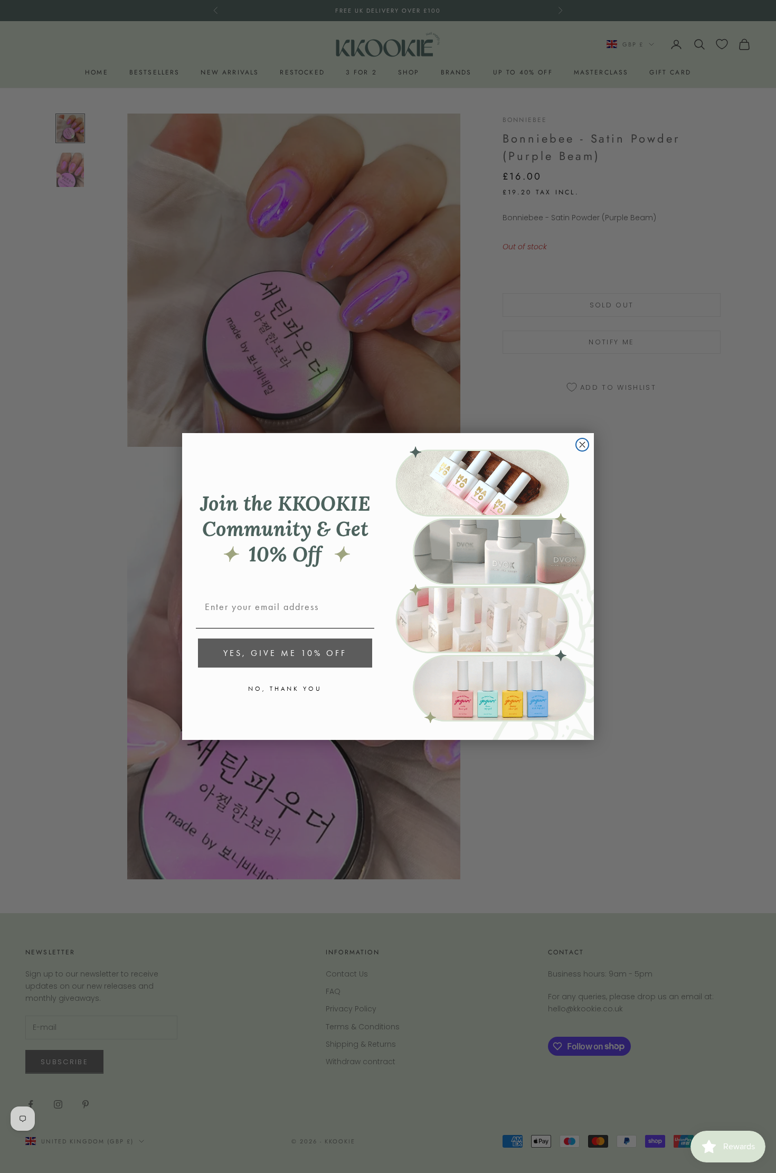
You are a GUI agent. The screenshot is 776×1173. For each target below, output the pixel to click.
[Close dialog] (582, 444)
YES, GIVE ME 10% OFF (285, 653)
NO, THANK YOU (285, 688)
